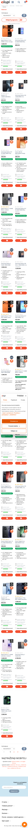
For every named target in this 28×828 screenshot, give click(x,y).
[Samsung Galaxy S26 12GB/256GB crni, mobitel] (21, 86)
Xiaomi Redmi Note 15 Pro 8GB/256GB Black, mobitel (7, 542)
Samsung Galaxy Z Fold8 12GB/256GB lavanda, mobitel (6, 264)
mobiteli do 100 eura (15, 765)
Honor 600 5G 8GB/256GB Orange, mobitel (20, 152)
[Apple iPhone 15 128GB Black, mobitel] (21, 362)
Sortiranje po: (4, 13)
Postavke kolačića (13, 426)
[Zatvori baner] (25, 395)
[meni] (13, 2)
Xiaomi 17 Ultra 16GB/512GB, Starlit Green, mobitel (6, 710)
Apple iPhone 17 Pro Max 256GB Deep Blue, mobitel (21, 598)
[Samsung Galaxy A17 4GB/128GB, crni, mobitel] (21, 307)
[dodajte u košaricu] (7, 72)
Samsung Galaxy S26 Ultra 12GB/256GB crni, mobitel (21, 264)
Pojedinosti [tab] (14, 400)
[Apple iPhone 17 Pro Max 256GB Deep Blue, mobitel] (21, 589)
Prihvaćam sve (14, 421)
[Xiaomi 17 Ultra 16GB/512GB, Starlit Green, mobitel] (7, 700)
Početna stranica (4, 5)
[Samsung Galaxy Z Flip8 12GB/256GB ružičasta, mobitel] (7, 362)
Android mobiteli (16, 761)
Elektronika (12, 5)
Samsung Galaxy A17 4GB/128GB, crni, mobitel (20, 316)
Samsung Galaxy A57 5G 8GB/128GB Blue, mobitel (20, 209)
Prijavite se (14, 791)
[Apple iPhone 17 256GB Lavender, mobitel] (7, 645)
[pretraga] (19, 2)
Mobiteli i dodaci (19, 5)
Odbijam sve (14, 430)
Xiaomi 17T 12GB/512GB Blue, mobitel (5, 598)
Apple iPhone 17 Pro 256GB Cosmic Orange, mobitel (7, 41)
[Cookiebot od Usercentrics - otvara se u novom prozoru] (18, 396)
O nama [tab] (23, 400)
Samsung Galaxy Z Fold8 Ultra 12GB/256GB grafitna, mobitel (20, 655)
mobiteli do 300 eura (12, 766)
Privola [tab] (5, 400)
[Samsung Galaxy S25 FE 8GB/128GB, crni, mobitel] (21, 477)
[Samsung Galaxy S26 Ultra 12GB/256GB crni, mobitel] (21, 254)
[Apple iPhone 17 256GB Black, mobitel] (7, 199)
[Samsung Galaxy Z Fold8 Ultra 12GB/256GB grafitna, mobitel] (21, 645)
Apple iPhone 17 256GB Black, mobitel (7, 209)
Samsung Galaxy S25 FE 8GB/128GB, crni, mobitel (20, 486)
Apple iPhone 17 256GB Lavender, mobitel (7, 655)
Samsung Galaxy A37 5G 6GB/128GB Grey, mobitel (6, 152)
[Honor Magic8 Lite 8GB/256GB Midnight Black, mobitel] (7, 477)
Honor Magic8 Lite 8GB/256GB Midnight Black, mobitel (6, 486)
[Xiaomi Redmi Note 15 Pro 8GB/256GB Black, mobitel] (7, 532)
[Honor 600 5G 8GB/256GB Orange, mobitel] (21, 143)
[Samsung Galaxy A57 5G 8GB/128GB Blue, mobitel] (21, 199)
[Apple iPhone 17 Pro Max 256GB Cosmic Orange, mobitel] (7, 307)
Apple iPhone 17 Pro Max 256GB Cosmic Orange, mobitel (6, 316)
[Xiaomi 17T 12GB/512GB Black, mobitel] (7, 86)
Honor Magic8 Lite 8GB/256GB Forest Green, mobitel (20, 542)
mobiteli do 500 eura (16, 768)
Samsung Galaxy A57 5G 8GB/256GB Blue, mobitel (20, 41)
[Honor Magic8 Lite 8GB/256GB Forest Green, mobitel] (21, 532)
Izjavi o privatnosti (8, 413)
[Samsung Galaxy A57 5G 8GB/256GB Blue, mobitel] (21, 31)
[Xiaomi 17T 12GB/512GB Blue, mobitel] (7, 589)
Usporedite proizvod (7, 69)
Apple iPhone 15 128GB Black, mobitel (21, 371)
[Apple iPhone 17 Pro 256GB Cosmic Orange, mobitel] (7, 31)
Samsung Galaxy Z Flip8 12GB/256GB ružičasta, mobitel (6, 371)
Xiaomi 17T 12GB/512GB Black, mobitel (6, 96)
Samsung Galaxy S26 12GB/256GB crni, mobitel (20, 96)
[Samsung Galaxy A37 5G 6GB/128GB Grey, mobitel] (7, 143)
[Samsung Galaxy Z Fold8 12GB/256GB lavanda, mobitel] (7, 254)
